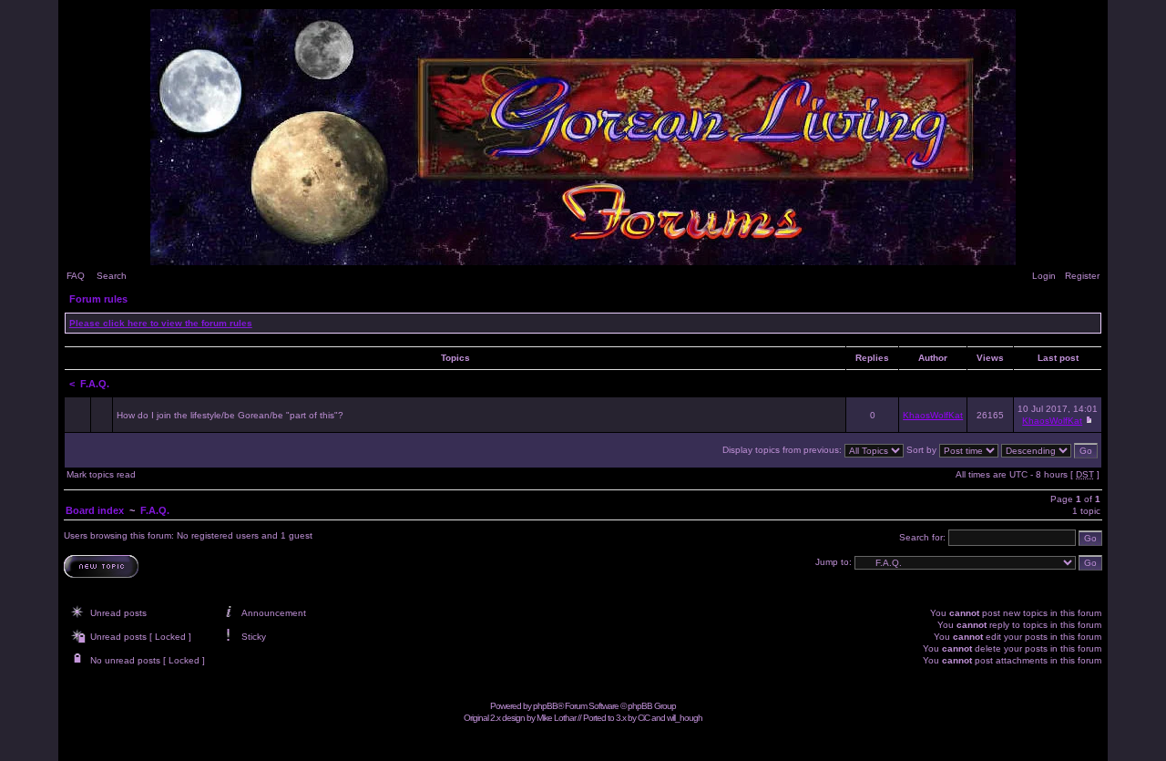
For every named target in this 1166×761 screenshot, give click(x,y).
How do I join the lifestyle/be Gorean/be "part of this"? (230, 415)
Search (112, 276)
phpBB (545, 706)
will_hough (684, 718)
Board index (95, 510)
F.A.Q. (94, 383)
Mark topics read (101, 474)
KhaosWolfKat (933, 415)
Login (1044, 276)
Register (1082, 276)
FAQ (75, 276)
